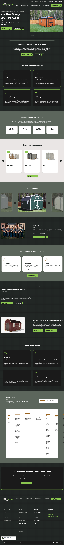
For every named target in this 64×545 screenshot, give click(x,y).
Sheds (17, 5)
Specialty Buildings (35, 5)
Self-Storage (46, 5)
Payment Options (38, 1)
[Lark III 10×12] (32, 161)
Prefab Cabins (7, 515)
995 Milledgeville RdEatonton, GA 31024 (19, 500)
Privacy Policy (25, 542)
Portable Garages (7, 520)
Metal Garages (22, 517)
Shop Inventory (55, 5)
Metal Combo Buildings (23, 512)
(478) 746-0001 (28, 499)
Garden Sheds (7, 509)
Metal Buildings (25, 5)
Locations (36, 517)
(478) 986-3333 (46, 499)
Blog (28, 1)
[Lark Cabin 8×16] (14, 161)
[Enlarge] (23, 224)
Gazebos (20, 528)
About (32, 1)
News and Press (37, 512)
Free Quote (44, 1)
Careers (35, 523)
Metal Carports (22, 515)
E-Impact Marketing (19, 542)
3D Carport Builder (58, 1)
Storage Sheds (7, 507)
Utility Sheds (6, 512)
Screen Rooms (22, 534)
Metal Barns (21, 509)
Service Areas (37, 520)
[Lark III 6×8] (50, 161)
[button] (3, 161)
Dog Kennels (21, 526)
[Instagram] (57, 542)
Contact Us (51, 507)
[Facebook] (53, 542)
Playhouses (21, 531)
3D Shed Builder (50, 1)
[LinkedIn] (60, 542)
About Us (36, 509)
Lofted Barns (6, 517)
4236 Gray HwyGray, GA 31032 (38, 500)
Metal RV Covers (22, 520)
